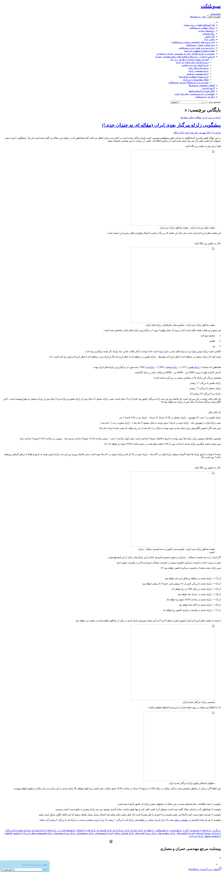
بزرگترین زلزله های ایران (209, 830)
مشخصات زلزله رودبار (74, 833)
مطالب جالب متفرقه (190, 117)
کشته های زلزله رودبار (156, 833)
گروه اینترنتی (208, 88)
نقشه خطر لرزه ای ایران (30, 833)
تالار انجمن (209, 36)
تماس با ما (209, 39)
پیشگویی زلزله (156, 830)
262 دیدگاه (179, 132)
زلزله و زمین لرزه (212, 117)
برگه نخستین (208, 33)
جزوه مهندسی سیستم (198, 73)
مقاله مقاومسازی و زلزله (196, 79)
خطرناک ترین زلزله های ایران (56, 830)
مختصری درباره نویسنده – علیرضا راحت (195, 94)
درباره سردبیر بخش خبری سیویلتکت (197, 48)
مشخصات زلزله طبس (52, 833)
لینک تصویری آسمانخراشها (202, 91)
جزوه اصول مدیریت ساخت (195, 65)
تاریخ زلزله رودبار (126, 830)
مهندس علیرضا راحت (195, 132)
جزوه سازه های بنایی (198, 68)
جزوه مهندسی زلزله (198, 71)
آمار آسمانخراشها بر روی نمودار (199, 25)
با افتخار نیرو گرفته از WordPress (204, 869)
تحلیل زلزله (76, 830)
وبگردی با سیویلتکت (205, 96)
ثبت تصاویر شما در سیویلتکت (200, 45)
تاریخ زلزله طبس (110, 830)
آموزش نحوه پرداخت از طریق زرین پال (189, 59)
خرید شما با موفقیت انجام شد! (194, 76)
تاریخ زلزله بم (142, 830)
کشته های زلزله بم (176, 833)
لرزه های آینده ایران (114, 833)
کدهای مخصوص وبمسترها (202, 85)
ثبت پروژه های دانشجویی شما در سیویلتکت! (193, 42)
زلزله (143, 138)
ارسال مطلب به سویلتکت (202, 27)
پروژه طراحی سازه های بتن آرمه (192, 62)
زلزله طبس (194, 367)
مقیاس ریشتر (181, 820)
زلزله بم (150, 367)
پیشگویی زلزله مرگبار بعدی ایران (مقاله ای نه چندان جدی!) (161, 125)
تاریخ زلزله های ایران (92, 830)
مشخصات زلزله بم (95, 833)
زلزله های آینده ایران (196, 833)
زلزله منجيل (171, 367)
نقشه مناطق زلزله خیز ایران (202, 836)
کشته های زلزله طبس (134, 833)
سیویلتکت (211, 6)
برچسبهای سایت (206, 30)
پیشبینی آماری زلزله (187, 830)
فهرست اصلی (214, 17)
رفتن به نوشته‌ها (198, 16)
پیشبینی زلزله (170, 830)
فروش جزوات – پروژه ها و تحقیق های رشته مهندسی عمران (185, 56)
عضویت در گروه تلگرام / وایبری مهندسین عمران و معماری (185, 53)
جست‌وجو (216, 13)
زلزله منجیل (211, 833)
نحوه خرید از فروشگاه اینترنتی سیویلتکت (188, 82)
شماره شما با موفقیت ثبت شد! (199, 50)
